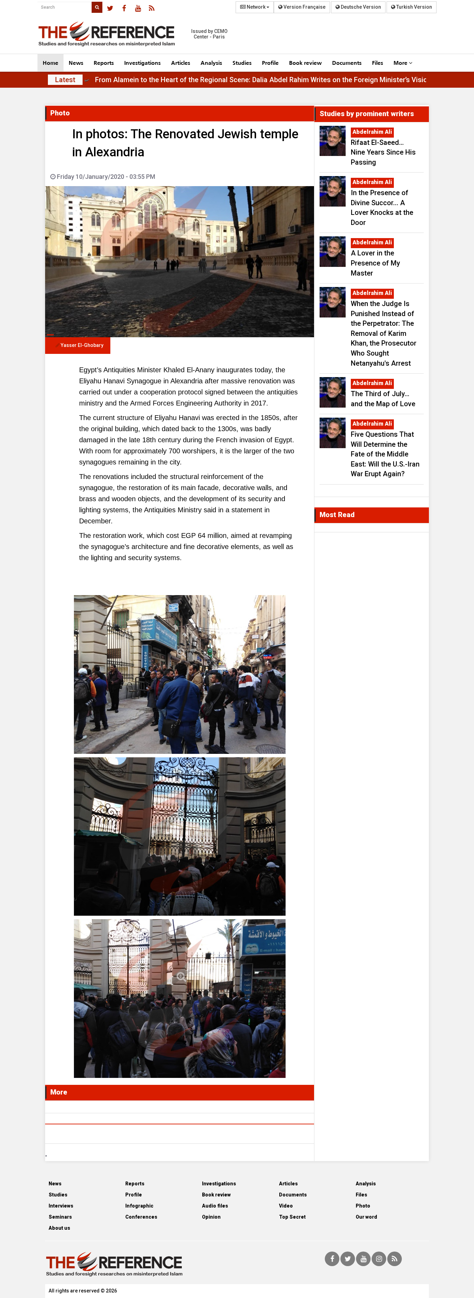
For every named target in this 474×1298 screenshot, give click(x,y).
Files (377, 62)
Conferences (141, 1217)
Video (286, 1206)
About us (59, 1228)
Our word (366, 1217)
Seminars (60, 1217)
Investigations (142, 62)
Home (50, 62)
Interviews (61, 1206)
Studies (242, 62)
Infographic (139, 1206)
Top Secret (292, 1217)
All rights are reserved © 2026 (83, 1290)
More (401, 62)
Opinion (211, 1217)
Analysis (211, 62)
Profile (270, 62)
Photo (363, 1206)
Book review (305, 62)
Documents (347, 62)
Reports (104, 62)
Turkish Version (413, 7)
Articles (180, 62)
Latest (65, 80)
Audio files (215, 1206)
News (76, 62)
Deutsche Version (360, 7)
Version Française (303, 7)
